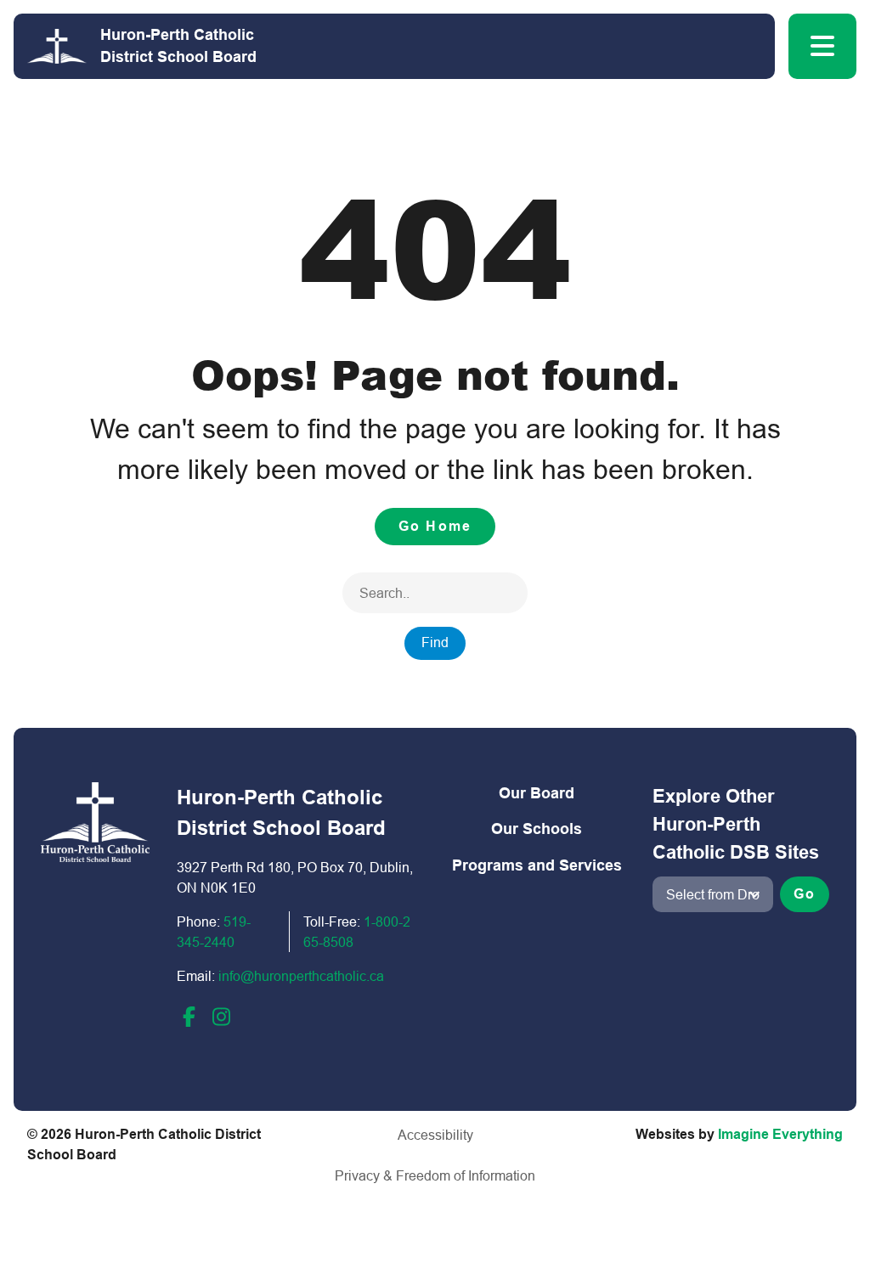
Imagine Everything (780, 1134)
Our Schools (536, 828)
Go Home (435, 526)
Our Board (536, 793)
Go (805, 894)
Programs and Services (537, 865)
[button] (822, 46)
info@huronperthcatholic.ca (301, 975)
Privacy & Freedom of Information (435, 1175)
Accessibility (435, 1134)
